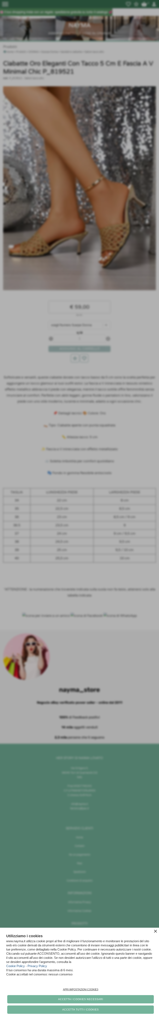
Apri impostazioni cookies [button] (80, 989)
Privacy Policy (37, 966)
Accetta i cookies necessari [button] (80, 999)
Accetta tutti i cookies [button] (80, 1009)
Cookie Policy (15, 966)
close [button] (155, 931)
